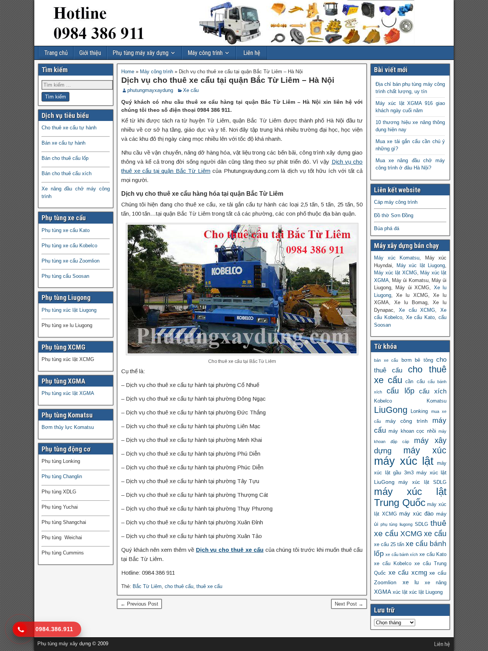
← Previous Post (139, 604)
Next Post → (349, 604)
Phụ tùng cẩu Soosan (65, 276)
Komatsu (436, 401)
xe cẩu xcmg (407, 572)
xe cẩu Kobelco (392, 563)
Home (127, 71)
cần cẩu (414, 381)
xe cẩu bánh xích (401, 554)
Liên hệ (251, 52)
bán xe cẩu (386, 360)
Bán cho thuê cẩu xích (67, 173)
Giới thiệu (90, 52)
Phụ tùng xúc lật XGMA (68, 393)
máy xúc (425, 450)
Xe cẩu (191, 90)
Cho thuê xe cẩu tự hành (69, 128)
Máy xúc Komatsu (396, 258)
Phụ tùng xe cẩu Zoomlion (71, 261)
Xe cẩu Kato (420, 317)
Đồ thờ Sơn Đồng (393, 215)
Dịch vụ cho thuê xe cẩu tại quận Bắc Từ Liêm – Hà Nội (227, 80)
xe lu (411, 582)
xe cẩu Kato (432, 554)
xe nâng (436, 582)
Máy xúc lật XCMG (395, 273)
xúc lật (400, 592)
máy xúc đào (416, 513)
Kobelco (383, 401)
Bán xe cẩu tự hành (63, 143)
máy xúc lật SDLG (422, 482)
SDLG (421, 524)
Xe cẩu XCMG (417, 310)
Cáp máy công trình (395, 202)
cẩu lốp (400, 390)
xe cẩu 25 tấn (389, 544)
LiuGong (391, 410)
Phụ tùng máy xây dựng (140, 52)
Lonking (419, 411)
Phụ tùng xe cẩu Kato (66, 230)
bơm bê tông (417, 360)
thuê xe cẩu (209, 586)
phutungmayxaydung (150, 90)
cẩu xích (432, 391)
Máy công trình (205, 52)
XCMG (411, 534)
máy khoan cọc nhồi (412, 431)
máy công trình (406, 421)
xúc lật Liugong (426, 592)
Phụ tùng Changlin (62, 476)
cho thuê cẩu (179, 586)
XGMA (382, 591)
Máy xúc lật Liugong (420, 265)
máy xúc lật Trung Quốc (410, 497)
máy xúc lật (403, 460)
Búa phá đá (386, 228)
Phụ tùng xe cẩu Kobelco (69, 245)
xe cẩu (435, 533)
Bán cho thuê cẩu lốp (65, 158)
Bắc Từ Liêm (147, 586)
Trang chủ (56, 52)
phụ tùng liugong (396, 524)
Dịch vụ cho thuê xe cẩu (229, 549)
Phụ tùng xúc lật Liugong (69, 310)
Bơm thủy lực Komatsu (68, 427)
